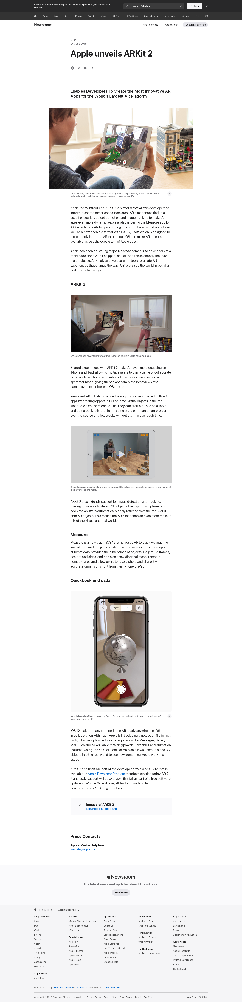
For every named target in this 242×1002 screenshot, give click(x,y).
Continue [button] (195, 6)
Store (37, 921)
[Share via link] (92, 68)
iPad (36, 930)
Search (196, 25)
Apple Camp (110, 939)
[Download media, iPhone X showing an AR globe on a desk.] (169, 716)
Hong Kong (191, 997)
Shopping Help (111, 962)
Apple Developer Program (106, 774)
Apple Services (150, 25)
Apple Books (75, 960)
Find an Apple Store (63, 987)
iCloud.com (74, 930)
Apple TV (73, 942)
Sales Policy (126, 997)
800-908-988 (113, 987)
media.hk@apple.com (83, 849)
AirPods (38, 948)
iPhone (37, 935)
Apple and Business (147, 921)
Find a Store (110, 921)
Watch (37, 939)
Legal (137, 997)
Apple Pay (39, 978)
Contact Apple (180, 969)
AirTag (37, 957)
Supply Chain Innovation (185, 935)
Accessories (40, 962)
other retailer (82, 987)
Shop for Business (147, 926)
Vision (37, 944)
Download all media (100, 809)
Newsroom (43, 25)
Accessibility (179, 921)
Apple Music (75, 946)
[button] (154, 6)
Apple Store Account (79, 926)
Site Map (148, 997)
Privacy (177, 930)
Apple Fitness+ (76, 951)
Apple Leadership (181, 951)
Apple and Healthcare (149, 953)
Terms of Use (110, 997)
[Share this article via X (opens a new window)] (79, 68)
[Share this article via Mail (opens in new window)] (86, 68)
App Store (74, 964)
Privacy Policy (94, 997)
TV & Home (39, 953)
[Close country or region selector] (206, 6)
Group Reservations (113, 935)
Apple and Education (148, 937)
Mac (36, 926)
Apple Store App (111, 944)
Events (176, 964)
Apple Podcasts (76, 955)
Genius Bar (109, 926)
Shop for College (146, 942)
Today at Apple (111, 930)
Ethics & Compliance (183, 960)
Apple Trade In (111, 953)
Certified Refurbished (114, 948)
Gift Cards (39, 966)
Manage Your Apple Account (83, 921)
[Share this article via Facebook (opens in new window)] (72, 68)
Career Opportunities (183, 955)
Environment (179, 926)
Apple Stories (171, 25)
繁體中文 (203, 997)
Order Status (110, 957)
